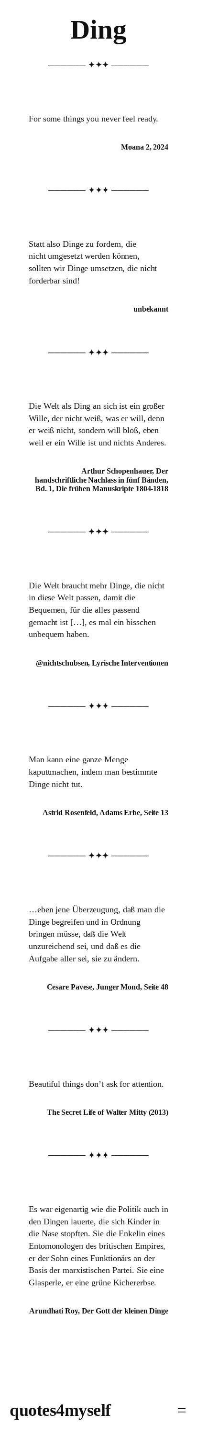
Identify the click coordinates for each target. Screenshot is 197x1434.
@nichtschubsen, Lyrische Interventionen (102, 663)
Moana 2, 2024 (144, 147)
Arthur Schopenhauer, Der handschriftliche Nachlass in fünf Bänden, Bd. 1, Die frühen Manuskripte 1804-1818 (101, 479)
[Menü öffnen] (181, 1410)
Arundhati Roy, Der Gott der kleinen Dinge (98, 1311)
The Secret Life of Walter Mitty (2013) (107, 1112)
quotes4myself (60, 1410)
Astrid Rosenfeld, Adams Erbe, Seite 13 (105, 812)
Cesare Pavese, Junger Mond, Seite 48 (107, 987)
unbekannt (150, 309)
